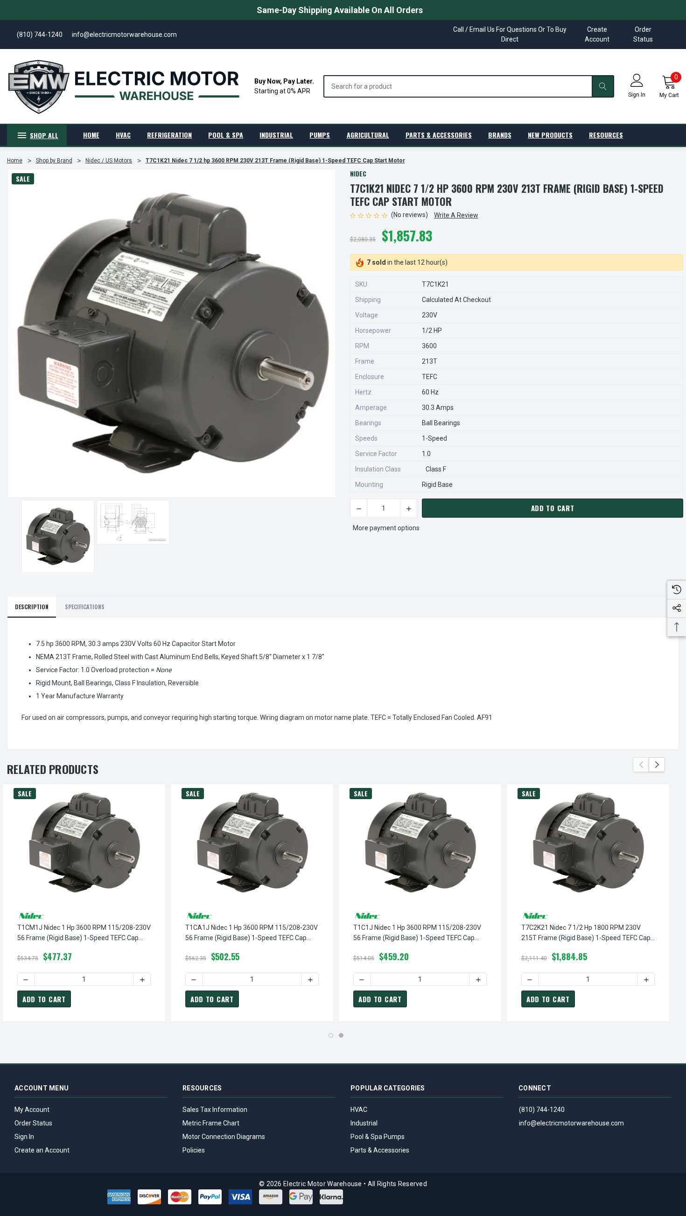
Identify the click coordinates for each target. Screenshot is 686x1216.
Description (32, 607)
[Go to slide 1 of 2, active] (331, 1035)
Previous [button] (641, 764)
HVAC (358, 1109)
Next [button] (657, 764)
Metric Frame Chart (210, 1123)
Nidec (358, 173)
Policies (193, 1150)
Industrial (364, 1123)
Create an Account (42, 1150)
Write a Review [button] (456, 215)
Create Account (597, 34)
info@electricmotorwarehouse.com (571, 1123)
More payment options (386, 528)
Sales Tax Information (214, 1109)
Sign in (636, 95)
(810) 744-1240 (542, 1109)
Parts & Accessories (379, 1150)
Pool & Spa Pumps (377, 1136)
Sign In (24, 1136)
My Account (31, 1109)
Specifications (85, 607)
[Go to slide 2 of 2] (341, 1035)
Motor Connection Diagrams (223, 1136)
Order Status (643, 34)
